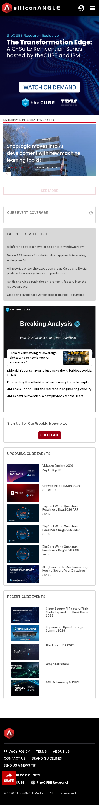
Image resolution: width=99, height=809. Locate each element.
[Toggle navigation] (92, 8)
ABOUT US (61, 751)
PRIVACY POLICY (17, 751)
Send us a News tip (20, 765)
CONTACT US (14, 758)
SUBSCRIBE (49, 435)
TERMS (41, 751)
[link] (49, 151)
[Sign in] (81, 8)
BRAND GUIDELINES (47, 758)
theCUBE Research (53, 782)
